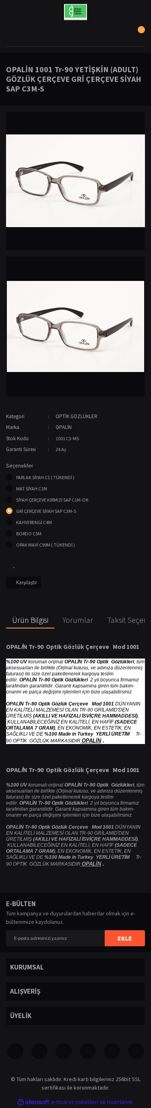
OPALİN (64, 427)
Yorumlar (77, 620)
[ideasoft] (33, 1102)
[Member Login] (76, 34)
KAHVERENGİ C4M (34, 522)
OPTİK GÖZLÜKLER (76, 416)
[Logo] (75, 12)
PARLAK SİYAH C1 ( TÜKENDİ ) (45, 477)
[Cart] (137, 34)
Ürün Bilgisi (30, 620)
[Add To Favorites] (14, 565)
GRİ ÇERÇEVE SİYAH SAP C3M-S (46, 511)
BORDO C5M (28, 534)
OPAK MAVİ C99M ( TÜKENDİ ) (45, 545)
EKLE (125, 938)
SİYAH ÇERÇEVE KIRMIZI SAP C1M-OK (52, 500)
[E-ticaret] (74, 1102)
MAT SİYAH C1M (31, 489)
